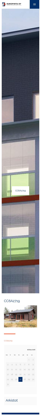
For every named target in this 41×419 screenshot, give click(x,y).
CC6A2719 (8, 341)
